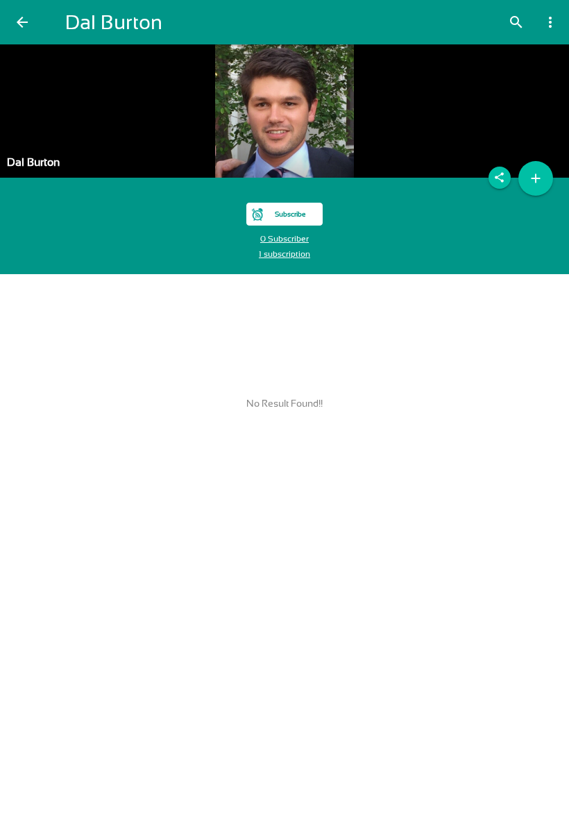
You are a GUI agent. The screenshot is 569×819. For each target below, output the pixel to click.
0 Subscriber (284, 239)
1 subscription (284, 254)
